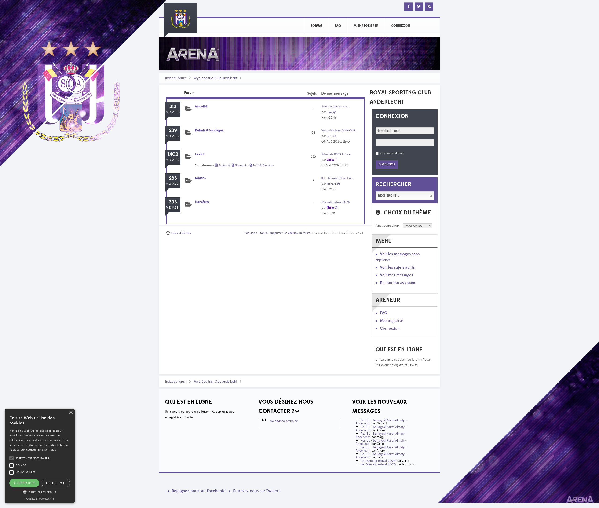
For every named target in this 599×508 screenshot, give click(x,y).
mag (329, 112)
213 (172, 106)
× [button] (71, 412)
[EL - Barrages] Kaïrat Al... (337, 178)
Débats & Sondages (209, 130)
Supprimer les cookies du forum (290, 233)
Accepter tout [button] (24, 483)
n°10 (329, 136)
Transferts (202, 202)
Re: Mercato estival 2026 (378, 461)
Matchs (200, 178)
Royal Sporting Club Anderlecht (215, 78)
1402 (173, 154)
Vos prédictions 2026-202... (339, 130)
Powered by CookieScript (40, 498)
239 (173, 130)
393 (173, 202)
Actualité (201, 106)
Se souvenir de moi (392, 153)
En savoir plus (47, 449)
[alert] (40, 456)
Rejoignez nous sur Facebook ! (199, 490)
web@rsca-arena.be (284, 421)
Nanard (331, 184)
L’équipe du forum (256, 233)
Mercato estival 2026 (335, 202)
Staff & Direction (263, 165)
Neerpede (241, 165)
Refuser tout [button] (56, 483)
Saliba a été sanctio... (335, 106)
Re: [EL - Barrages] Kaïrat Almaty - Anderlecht (381, 422)
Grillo (330, 160)
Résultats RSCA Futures (336, 154)
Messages (173, 112)
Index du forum (175, 78)
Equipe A (224, 165)
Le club (200, 154)
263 (173, 178)
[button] (32, 458)
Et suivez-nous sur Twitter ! (256, 490)
